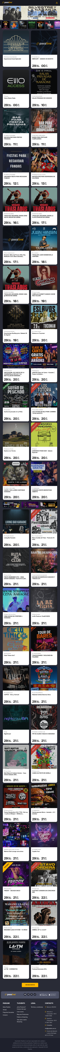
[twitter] (31, 994)
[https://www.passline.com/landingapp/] (11, 505)
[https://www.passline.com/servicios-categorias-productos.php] (48, 505)
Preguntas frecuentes (8, 1012)
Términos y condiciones (37, 1007)
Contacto (5, 1015)
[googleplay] (44, 995)
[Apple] (52, 995)
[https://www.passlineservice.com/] (30, 505)
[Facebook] (25, 994)
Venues (5, 1009)
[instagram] (28, 994)
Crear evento (20, 1011)
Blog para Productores (22, 1014)
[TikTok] (35, 994)
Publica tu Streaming (22, 1017)
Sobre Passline (6, 1007)
